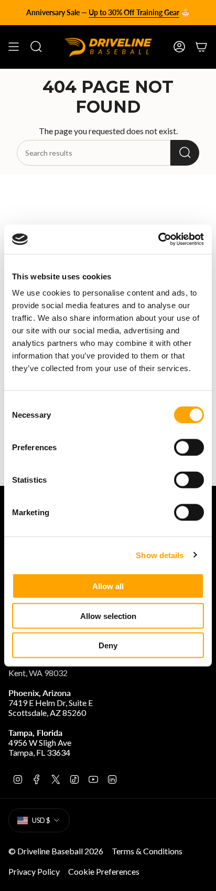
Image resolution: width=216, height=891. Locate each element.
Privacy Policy (34, 871)
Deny (108, 645)
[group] (108, 12)
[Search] (184, 153)
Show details (159, 554)
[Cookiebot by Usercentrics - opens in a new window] (158, 239)
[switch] (189, 447)
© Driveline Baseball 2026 (55, 851)
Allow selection (108, 615)
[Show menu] (13, 47)
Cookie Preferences (103, 871)
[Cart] (201, 47)
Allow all (108, 586)
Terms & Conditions (147, 851)
